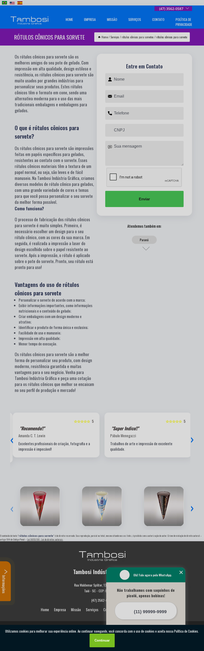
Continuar (102, 640)
